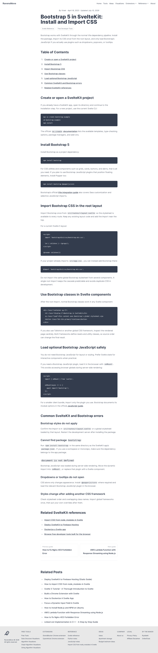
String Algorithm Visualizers (31, 647)
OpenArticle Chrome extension (53, 638)
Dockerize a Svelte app (55, 529)
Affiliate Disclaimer (133, 638)
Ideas (111, 3)
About (152, 3)
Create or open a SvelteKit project (60, 59)
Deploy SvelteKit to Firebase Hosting (61, 525)
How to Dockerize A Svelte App (59, 598)
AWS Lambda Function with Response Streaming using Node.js (73, 612)
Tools (105, 3)
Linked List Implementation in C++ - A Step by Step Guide (71, 622)
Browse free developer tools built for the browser (67, 534)
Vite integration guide (68, 192)
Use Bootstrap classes (54, 74)
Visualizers (119, 3)
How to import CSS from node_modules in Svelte (67, 584)
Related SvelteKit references (57, 88)
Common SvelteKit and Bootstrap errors (63, 83)
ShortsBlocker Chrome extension (54, 635)
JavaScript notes (74, 641)
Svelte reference (73, 635)
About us (120, 635)
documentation (64, 131)
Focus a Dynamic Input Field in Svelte (61, 603)
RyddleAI (145, 635)
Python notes (72, 638)
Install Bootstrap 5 (52, 64)
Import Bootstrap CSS (54, 69)
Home (99, 3)
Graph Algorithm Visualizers (31, 644)
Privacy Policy (132, 635)
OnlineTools (146, 638)
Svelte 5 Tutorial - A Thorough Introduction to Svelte (68, 589)
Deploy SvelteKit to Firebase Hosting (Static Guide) (68, 579)
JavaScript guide (75, 406)
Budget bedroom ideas (107, 641)
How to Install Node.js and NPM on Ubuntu (64, 608)
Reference (142, 3)
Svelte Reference (48, 28)
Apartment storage (105, 638)
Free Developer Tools (65, 28)
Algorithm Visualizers (28, 641)
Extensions (130, 3)
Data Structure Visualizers (30, 638)
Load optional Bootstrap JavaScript (60, 78)
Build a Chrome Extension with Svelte (61, 593)
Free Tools (25, 635)
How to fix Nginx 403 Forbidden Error (61, 617)
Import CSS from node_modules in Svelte (63, 520)
